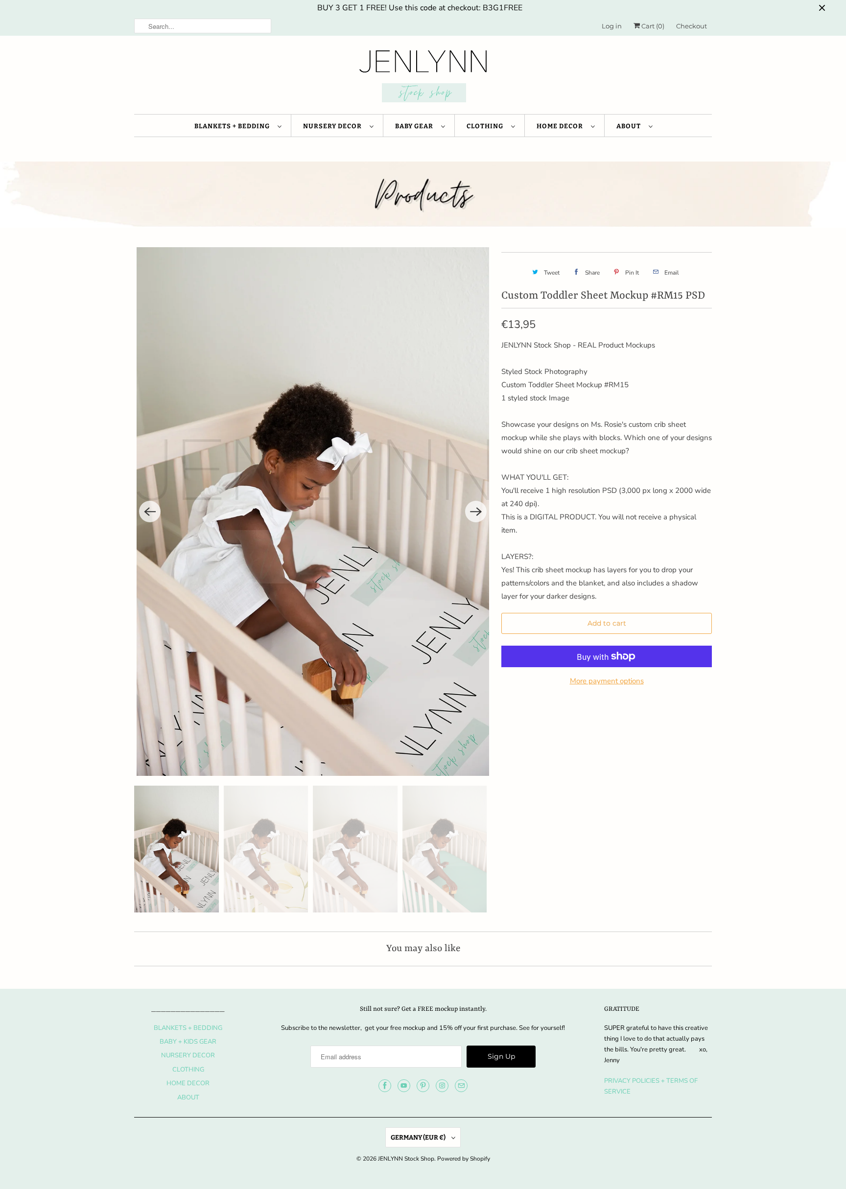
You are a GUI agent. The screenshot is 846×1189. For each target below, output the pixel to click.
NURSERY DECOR (334, 126)
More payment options (607, 681)
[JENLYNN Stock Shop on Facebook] (384, 1085)
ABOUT (630, 126)
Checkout (691, 26)
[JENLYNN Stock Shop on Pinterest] (423, 1085)
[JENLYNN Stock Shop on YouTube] (404, 1085)
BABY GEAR (415, 126)
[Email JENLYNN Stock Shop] (461, 1085)
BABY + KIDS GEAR (188, 1041)
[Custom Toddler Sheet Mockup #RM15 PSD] (313, 511)
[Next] (476, 511)
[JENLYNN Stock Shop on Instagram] (442, 1085)
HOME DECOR (561, 126)
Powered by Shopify (463, 1159)
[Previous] (150, 511)
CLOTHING (486, 126)
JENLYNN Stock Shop (406, 1159)
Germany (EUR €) (418, 1137)
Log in (612, 26)
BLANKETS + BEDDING (233, 126)
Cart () (652, 26)
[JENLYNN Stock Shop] (423, 77)
